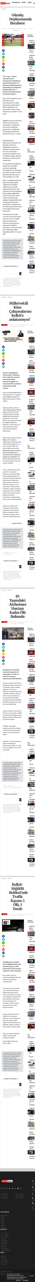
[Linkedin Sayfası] (13, 1188)
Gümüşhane (16, 2)
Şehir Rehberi (4, 1248)
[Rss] (16, 1188)
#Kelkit (5, 786)
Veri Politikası (4, 1198)
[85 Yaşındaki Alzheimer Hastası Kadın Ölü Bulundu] (13, 633)
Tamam (26, 1280)
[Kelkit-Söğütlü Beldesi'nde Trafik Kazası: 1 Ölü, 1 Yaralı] (13, 925)
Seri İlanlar (4, 1246)
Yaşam (9, 590)
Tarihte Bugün (5, 1242)
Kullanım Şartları (20, 1194)
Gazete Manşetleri (6, 1250)
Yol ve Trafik (4, 1235)
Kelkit (23, 2)
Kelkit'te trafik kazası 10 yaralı (32, 226)
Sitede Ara (4, 1256)
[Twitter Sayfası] (4, 1188)
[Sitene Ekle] (22, 1188)
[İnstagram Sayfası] (7, 1188)
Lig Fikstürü (4, 1241)
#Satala (15, 552)
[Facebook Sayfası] (2, 1188)
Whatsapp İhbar (19, 1196)
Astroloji (3, 1264)
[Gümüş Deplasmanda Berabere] (13, 40)
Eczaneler (3, 1239)
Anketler (3, 1258)
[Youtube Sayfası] (10, 1188)
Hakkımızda (4, 1194)
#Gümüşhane (6, 787)
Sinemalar (4, 1244)
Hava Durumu (5, 1233)
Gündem (3, 1227)
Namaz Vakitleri (5, 1237)
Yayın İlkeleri (4, 1196)
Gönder (20, 273)
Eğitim (2, 1225)
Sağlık (2, 1219)
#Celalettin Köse (7, 552)
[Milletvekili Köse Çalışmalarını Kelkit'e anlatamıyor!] (13, 336)
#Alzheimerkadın (16, 787)
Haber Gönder (19, 1198)
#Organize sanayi (8, 554)
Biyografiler (4, 1260)
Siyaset (10, 297)
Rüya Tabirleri (5, 1262)
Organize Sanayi (16, 438)
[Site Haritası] (19, 1188)
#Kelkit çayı (11, 786)
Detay (19, 1280)
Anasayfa (4, 9)
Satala (10, 392)
